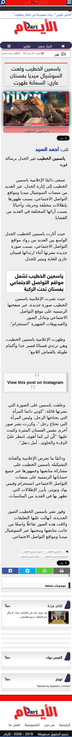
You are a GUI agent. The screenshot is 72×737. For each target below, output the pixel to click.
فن (57, 54)
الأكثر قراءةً (55, 605)
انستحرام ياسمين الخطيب (55, 556)
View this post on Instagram (35, 382)
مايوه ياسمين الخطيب (29, 556)
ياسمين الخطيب (51, 158)
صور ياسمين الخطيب (32, 551)
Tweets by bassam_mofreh (53, 685)
